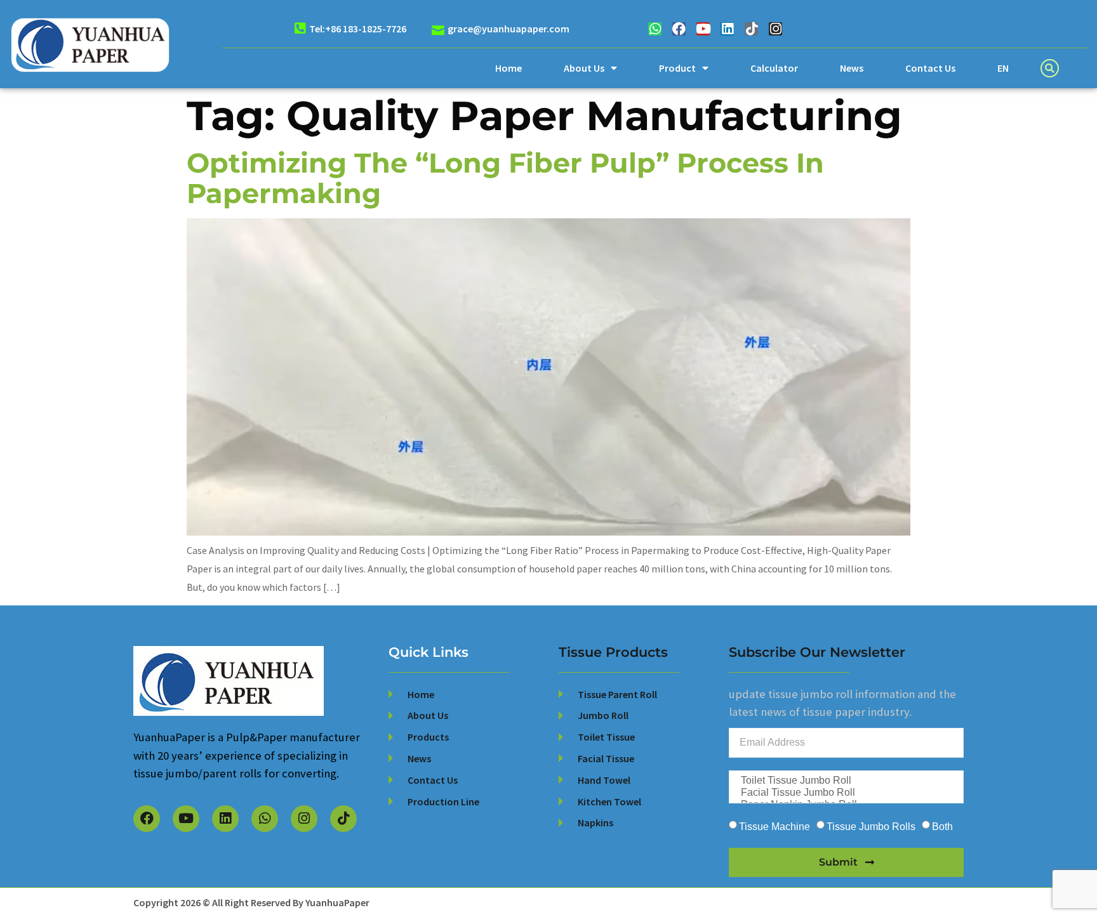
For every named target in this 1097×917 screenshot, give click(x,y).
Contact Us (930, 68)
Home (508, 68)
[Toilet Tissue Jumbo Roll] (845, 781)
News (851, 68)
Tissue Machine (774, 826)
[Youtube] (703, 29)
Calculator (774, 68)
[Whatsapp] (655, 29)
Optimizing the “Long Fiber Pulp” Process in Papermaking (505, 178)
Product (677, 68)
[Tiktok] (751, 29)
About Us (584, 68)
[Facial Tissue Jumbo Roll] (845, 793)
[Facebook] (679, 29)
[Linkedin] (727, 29)
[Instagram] (775, 29)
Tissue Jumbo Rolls (871, 826)
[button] (1049, 68)
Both (942, 826)
